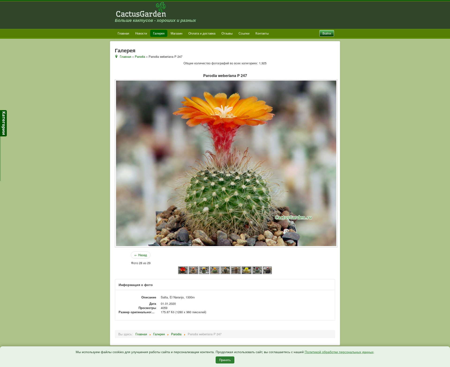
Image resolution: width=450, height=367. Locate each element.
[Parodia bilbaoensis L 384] (215, 269)
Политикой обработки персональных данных (339, 352)
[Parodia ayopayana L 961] (204, 269)
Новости (141, 33)
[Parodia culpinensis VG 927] (268, 269)
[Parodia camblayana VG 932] (236, 269)
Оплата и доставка (201, 33)
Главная (123, 33)
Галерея (159, 33)
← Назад (140, 255)
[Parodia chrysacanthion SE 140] (246, 269)
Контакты (262, 33)
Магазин (176, 33)
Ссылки (244, 33)
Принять (225, 360)
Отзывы (226, 33)
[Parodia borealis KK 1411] (225, 269)
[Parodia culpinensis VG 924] (257, 269)
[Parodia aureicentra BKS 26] (193, 269)
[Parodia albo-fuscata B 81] (183, 269)
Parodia (140, 56)
